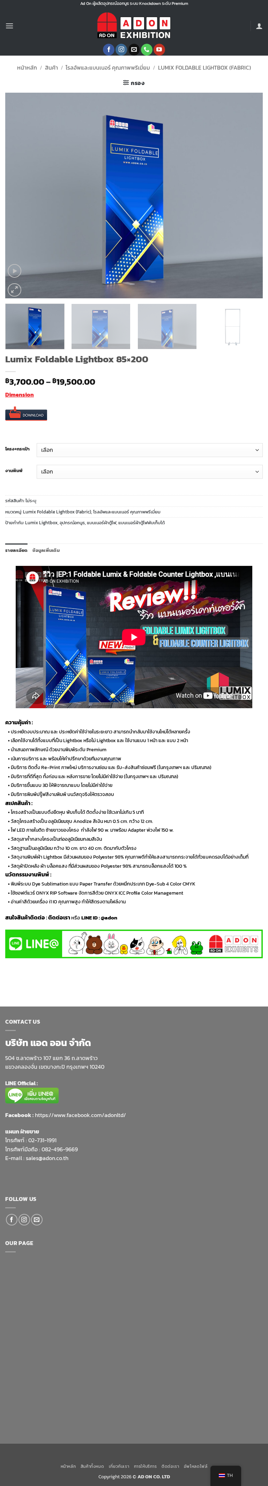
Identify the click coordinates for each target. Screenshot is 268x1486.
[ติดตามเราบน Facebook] (108, 50)
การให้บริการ (145, 1466)
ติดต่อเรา (170, 1466)
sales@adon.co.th (47, 1158)
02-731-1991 (42, 1140)
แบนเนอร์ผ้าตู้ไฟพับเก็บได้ (141, 522)
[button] (9, 25)
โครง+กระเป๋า (17, 449)
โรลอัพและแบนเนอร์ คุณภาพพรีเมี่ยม (108, 67)
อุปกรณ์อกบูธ (72, 522)
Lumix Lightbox (41, 522)
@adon (109, 917)
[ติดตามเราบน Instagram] (121, 50)
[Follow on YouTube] (159, 50)
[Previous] (19, 195)
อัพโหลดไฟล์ (196, 1466)
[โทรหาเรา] (146, 50)
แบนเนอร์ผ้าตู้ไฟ (101, 522)
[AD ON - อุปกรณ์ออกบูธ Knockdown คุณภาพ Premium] (134, 25)
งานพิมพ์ (14, 470)
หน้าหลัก (27, 67)
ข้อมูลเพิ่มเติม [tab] (46, 550)
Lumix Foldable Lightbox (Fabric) (204, 67)
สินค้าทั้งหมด (92, 1466)
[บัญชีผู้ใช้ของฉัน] (259, 26)
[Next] (249, 195)
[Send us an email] (134, 50)
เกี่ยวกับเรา (119, 1466)
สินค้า (51, 67)
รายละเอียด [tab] (16, 550)
